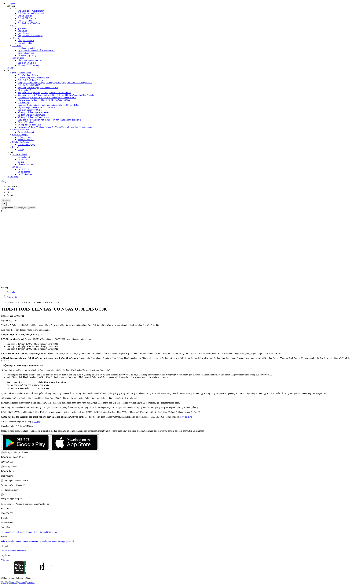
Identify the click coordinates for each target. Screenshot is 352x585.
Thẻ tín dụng (23, 102)
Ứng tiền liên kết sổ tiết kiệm (30, 35)
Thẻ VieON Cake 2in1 (27, 18)
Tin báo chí (22, 159)
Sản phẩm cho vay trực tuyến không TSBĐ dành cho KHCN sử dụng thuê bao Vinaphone (57, 95)
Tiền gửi (15, 38)
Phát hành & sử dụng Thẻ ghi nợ (32, 80)
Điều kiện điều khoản (21, 73)
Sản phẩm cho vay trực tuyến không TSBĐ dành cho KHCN (44, 92)
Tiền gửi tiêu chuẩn (26, 40)
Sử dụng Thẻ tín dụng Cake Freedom (34, 112)
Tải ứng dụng (12, 177)
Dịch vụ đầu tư (24, 90)
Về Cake (10, 68)
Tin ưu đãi (16, 167)
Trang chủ (11, 3)
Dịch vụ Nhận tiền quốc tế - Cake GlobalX (36, 50)
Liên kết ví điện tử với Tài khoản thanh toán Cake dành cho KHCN (47, 97)
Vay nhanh (22, 28)
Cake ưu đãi (12, 297)
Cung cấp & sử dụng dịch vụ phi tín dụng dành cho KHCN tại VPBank (49, 105)
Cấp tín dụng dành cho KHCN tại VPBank (36, 107)
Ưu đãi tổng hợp (25, 174)
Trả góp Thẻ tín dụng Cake (29, 125)
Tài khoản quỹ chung (27, 55)
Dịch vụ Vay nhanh (26, 122)
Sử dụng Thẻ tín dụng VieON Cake (33, 117)
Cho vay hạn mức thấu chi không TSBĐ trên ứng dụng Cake (44, 100)
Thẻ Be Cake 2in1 (26, 16)
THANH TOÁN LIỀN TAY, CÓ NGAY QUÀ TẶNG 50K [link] (33, 302)
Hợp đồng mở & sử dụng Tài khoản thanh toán (38, 87)
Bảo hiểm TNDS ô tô (27, 63)
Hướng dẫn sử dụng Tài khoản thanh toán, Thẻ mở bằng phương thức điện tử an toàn (55, 127)
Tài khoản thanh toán (27, 48)
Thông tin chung (25, 137)
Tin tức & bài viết (19, 154)
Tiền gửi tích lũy (25, 43)
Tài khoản (16, 45)
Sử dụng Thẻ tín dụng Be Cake (31, 115)
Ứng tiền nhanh (24, 33)
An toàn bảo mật (27, 541)
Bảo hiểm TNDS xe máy (28, 65)
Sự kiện (21, 162)
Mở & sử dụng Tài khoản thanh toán (33, 77)
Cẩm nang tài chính (26, 164)
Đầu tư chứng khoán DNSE (30, 60)
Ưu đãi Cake (23, 169)
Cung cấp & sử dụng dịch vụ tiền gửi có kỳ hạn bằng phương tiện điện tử (49, 120)
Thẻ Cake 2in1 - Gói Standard (31, 13)
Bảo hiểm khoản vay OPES (30, 110)
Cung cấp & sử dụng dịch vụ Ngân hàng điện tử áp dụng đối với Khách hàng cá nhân (55, 82)
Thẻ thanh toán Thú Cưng (29, 23)
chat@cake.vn (185, 417)
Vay (14, 25)
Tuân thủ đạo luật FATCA (29, 85)
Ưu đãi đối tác (24, 172)
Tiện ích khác (18, 58)
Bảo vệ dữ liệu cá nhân (28, 75)
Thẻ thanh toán (17, 532)
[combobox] (4, 204)
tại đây (37, 421)
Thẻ (14, 8)
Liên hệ (15, 147)
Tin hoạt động (24, 157)
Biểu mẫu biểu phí (20, 134)
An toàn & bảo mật (20, 130)
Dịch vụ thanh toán (26, 53)
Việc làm (5, 560)
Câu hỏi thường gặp (20, 142)
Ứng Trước (22, 30)
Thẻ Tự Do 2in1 (25, 21)
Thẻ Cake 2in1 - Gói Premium (31, 11)
